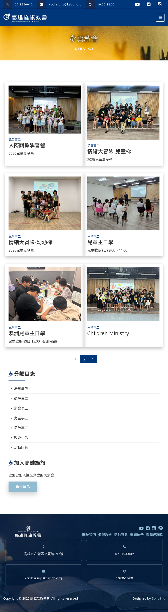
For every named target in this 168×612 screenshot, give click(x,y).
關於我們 (89, 535)
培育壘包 (21, 388)
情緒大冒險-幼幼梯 (30, 242)
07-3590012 (23, 4)
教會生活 (21, 437)
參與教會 (105, 535)
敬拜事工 (21, 398)
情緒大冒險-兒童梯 (109, 151)
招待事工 (21, 427)
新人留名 (23, 486)
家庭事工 (21, 408)
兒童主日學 (100, 242)
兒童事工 (15, 139)
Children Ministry (108, 333)
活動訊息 (121, 535)
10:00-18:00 (105, 4)
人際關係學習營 (27, 145)
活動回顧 (21, 447)
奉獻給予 (137, 535)
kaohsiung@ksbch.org (65, 4)
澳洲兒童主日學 (27, 333)
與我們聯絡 (154, 535)
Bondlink (158, 598)
